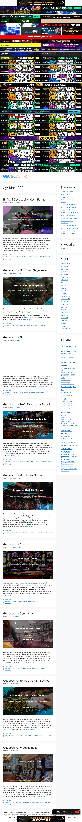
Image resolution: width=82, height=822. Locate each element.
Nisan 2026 (64, 269)
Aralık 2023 (64, 318)
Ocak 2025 (64, 282)
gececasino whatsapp (34, 601)
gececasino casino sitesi (68, 376)
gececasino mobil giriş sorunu (30, 532)
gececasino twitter (69, 445)
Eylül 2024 (64, 293)
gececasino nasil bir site (45, 532)
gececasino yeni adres (67, 454)
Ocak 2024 (64, 315)
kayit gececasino (69, 468)
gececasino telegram (68, 438)
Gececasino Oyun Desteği (69, 225)
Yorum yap (8, 259)
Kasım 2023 (64, 320)
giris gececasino (65, 459)
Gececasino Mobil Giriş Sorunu (23, 475)
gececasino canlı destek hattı (67, 372)
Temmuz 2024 (65, 299)
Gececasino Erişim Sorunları (69, 228)
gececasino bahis (64, 355)
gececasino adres (10, 461)
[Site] (20, 62)
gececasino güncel (67, 402)
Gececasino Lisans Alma (68, 210)
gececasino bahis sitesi (67, 357)
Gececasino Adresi (67, 191)
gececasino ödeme (22, 601)
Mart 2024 (64, 310)
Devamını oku (29, 250)
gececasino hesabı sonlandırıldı (13, 532)
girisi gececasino (68, 461)
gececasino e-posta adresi (12, 668)
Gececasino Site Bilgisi (68, 215)
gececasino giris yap (10, 601)
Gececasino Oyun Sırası (18, 613)
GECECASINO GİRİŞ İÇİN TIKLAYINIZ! (41, 37)
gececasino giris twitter (67, 384)
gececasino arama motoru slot (13, 392)
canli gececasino (68, 346)
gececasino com (65, 380)
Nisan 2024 (64, 307)
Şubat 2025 (64, 280)
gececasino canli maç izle (68, 369)
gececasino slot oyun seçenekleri (23, 325)
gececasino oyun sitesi (65, 421)
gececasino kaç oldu (67, 408)
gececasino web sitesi (39, 325)
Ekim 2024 (64, 291)
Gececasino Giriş (66, 194)
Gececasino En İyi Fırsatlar (69, 204)
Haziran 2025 (65, 274)
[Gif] (41, 85)
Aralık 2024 (64, 285)
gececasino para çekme (69, 426)
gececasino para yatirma (68, 423)
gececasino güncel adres (68, 404)
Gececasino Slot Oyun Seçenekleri (25, 270)
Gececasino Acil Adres (68, 234)
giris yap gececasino (67, 464)
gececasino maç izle (25, 668)
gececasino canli (64, 359)
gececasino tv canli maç (68, 442)
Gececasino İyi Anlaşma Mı (20, 747)
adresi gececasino (10, 735)
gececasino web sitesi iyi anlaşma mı (40, 802)
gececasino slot (40, 392)
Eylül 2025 (64, 272)
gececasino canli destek (28, 392)
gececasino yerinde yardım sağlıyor (41, 735)
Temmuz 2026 (65, 263)
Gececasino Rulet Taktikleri (69, 213)
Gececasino (8, 254)
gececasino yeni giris (69, 457)
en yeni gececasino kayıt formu (26, 256)
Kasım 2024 (64, 288)
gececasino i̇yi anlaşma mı (22, 802)
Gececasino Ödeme (16, 544)
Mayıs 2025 (64, 277)
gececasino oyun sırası (38, 668)
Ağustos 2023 (65, 329)
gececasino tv (63, 440)
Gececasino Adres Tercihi (69, 218)
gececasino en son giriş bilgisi (23, 735)
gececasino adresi (66, 353)
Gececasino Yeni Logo (68, 231)
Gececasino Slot (14, 337)
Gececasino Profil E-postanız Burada (27, 404)
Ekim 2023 (64, 323)
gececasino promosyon (65, 427)
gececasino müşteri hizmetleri (67, 417)
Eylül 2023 (64, 326)
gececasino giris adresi (65, 382)
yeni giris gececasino (65, 471)
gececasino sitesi (66, 436)
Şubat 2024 (64, 312)
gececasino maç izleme (68, 413)
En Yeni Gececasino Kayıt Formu (24, 199)
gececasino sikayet (66, 432)
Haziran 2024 (65, 301)
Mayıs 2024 (64, 304)
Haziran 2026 (65, 266)
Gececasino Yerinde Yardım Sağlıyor (26, 680)
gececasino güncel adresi (68, 406)
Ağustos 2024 (65, 296)
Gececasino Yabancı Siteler (69, 207)
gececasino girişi (9, 325)
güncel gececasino (66, 466)
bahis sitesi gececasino (11, 256)
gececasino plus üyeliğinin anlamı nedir (25, 461)
